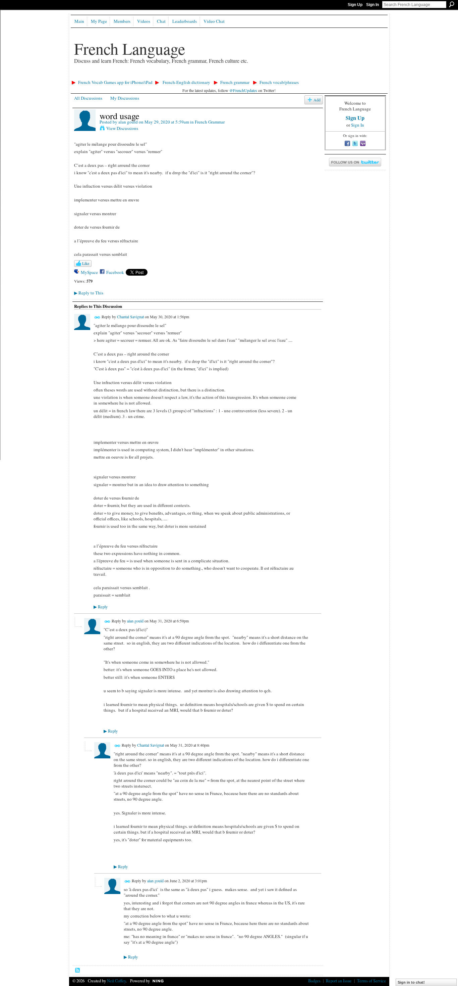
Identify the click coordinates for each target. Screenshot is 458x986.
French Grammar (210, 122)
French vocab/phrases (279, 82)
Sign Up (355, 4)
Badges (314, 980)
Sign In (372, 4)
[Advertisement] (191, 75)
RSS (78, 971)
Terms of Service (371, 980)
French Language (129, 48)
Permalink (97, 317)
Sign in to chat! (411, 982)
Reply (101, 607)
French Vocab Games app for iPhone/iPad (115, 82)
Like (85, 263)
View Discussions (122, 128)
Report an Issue (339, 980)
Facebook (115, 272)
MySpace (89, 272)
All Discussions (88, 98)
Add (317, 99)
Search (451, 4)
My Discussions (124, 98)
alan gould (128, 122)
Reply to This (88, 293)
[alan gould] (85, 129)
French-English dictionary (186, 82)
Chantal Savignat (130, 316)
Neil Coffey (116, 980)
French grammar (234, 82)
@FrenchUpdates (243, 90)
